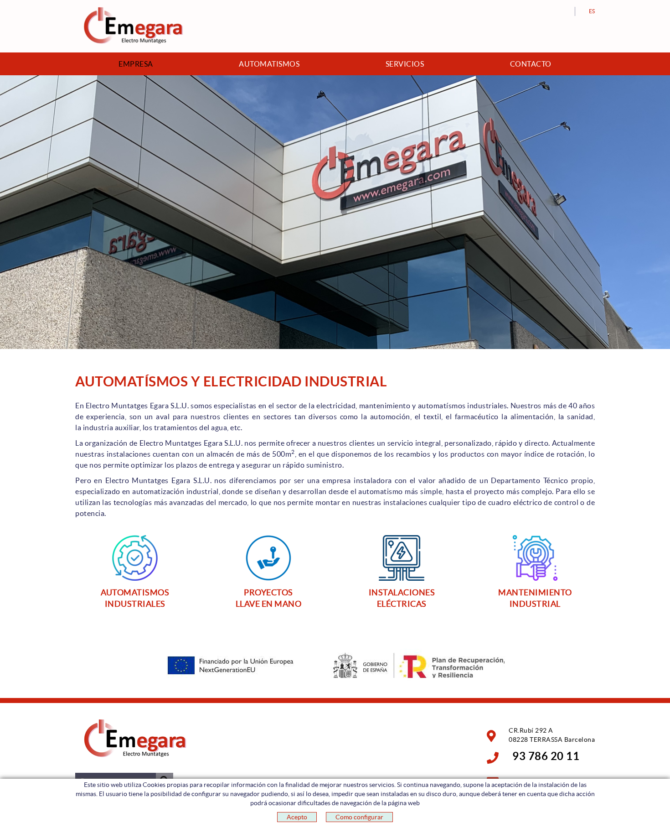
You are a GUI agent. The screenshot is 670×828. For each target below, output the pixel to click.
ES (592, 11)
